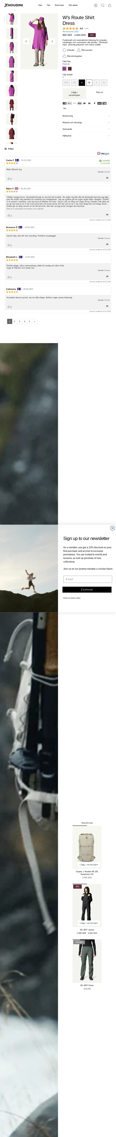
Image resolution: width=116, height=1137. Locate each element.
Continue (87, 589)
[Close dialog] (112, 528)
